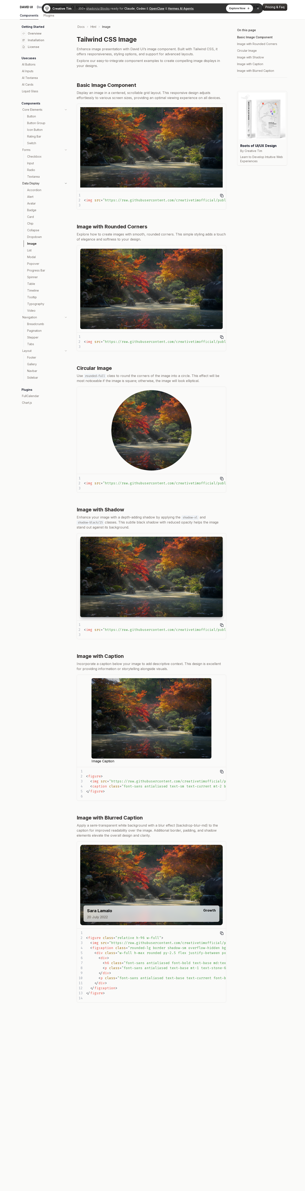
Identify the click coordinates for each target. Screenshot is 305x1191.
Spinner (32, 277)
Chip (30, 223)
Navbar (32, 371)
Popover (33, 263)
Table (31, 284)
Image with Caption (250, 64)
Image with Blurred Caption (255, 70)
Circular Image (247, 50)
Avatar (31, 203)
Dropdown (34, 237)
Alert (30, 196)
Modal (31, 257)
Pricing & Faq (275, 7)
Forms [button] (26, 150)
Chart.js (27, 402)
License (33, 47)
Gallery (32, 364)
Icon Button (35, 129)
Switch (31, 143)
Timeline (33, 290)
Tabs (30, 344)
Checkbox (34, 156)
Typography (35, 304)
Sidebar (32, 377)
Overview (35, 33)
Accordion (34, 190)
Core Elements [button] (32, 109)
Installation (36, 40)
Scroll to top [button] (251, 87)
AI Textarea (30, 78)
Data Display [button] (30, 183)
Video (31, 310)
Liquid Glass (30, 91)
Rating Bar (34, 136)
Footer (31, 357)
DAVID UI (26, 7)
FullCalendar (30, 396)
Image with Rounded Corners (257, 44)
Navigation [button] (29, 317)
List (29, 250)
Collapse (33, 230)
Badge (31, 210)
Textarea (33, 176)
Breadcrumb (35, 324)
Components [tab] (29, 15)
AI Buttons (29, 64)
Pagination (34, 330)
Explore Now (237, 8)
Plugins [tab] (48, 15)
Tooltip (32, 297)
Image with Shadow (250, 57)
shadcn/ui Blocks (98, 8)
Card (30, 217)
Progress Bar (36, 270)
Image (32, 243)
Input (30, 163)
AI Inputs (27, 71)
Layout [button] (27, 350)
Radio (31, 170)
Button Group (36, 123)
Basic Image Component (255, 37)
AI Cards (27, 84)
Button (31, 116)
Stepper (32, 337)
